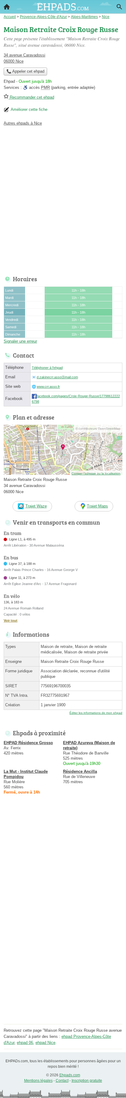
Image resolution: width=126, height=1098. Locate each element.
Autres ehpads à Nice (23, 123)
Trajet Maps (97, 506)
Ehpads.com (69, 1075)
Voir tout (10, 620)
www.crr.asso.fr (48, 386)
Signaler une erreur (20, 341)
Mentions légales (38, 1080)
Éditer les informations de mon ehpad (95, 712)
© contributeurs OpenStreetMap (98, 428)
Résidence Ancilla (80, 771)
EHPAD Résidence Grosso (28, 742)
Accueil (6, 6)
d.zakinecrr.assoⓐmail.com (57, 377)
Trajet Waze (36, 506)
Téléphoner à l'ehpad (47, 367)
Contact (62, 1080)
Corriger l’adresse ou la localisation (96, 473)
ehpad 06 (25, 1042)
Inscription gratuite (87, 1080)
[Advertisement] (63, 199)
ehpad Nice (45, 1042)
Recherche (119, 6)
